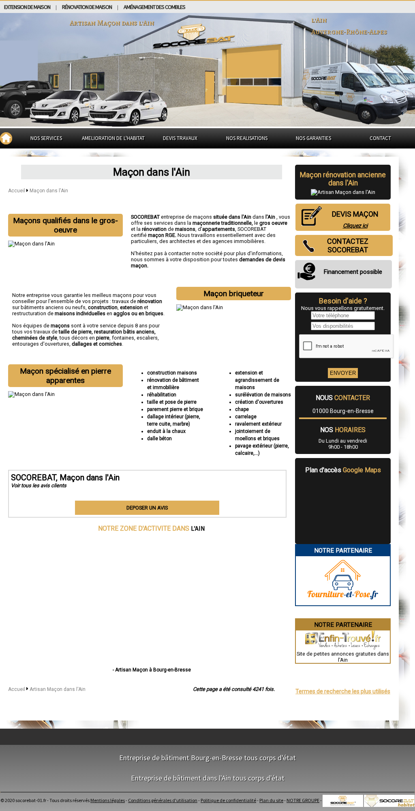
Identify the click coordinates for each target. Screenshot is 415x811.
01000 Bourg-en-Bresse (343, 411)
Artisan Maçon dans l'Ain (58, 689)
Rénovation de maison (87, 7)
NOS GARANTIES (313, 138)
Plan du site (271, 800)
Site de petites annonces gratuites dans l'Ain (343, 657)
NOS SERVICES (46, 138)
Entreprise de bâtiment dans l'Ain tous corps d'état (208, 778)
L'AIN (198, 528)
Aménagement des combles (154, 7)
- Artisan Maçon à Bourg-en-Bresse (152, 670)
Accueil (16, 191)
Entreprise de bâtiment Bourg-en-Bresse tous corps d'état (207, 757)
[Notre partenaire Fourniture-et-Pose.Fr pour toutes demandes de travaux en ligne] (343, 602)
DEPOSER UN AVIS (147, 508)
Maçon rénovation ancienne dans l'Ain (343, 179)
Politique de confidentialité (228, 800)
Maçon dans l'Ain (49, 191)
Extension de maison (27, 7)
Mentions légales (107, 800)
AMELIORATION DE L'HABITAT (113, 138)
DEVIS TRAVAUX (180, 138)
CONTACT (380, 138)
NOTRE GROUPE (303, 800)
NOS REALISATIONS (246, 138)
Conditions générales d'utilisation (162, 800)
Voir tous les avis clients (38, 485)
